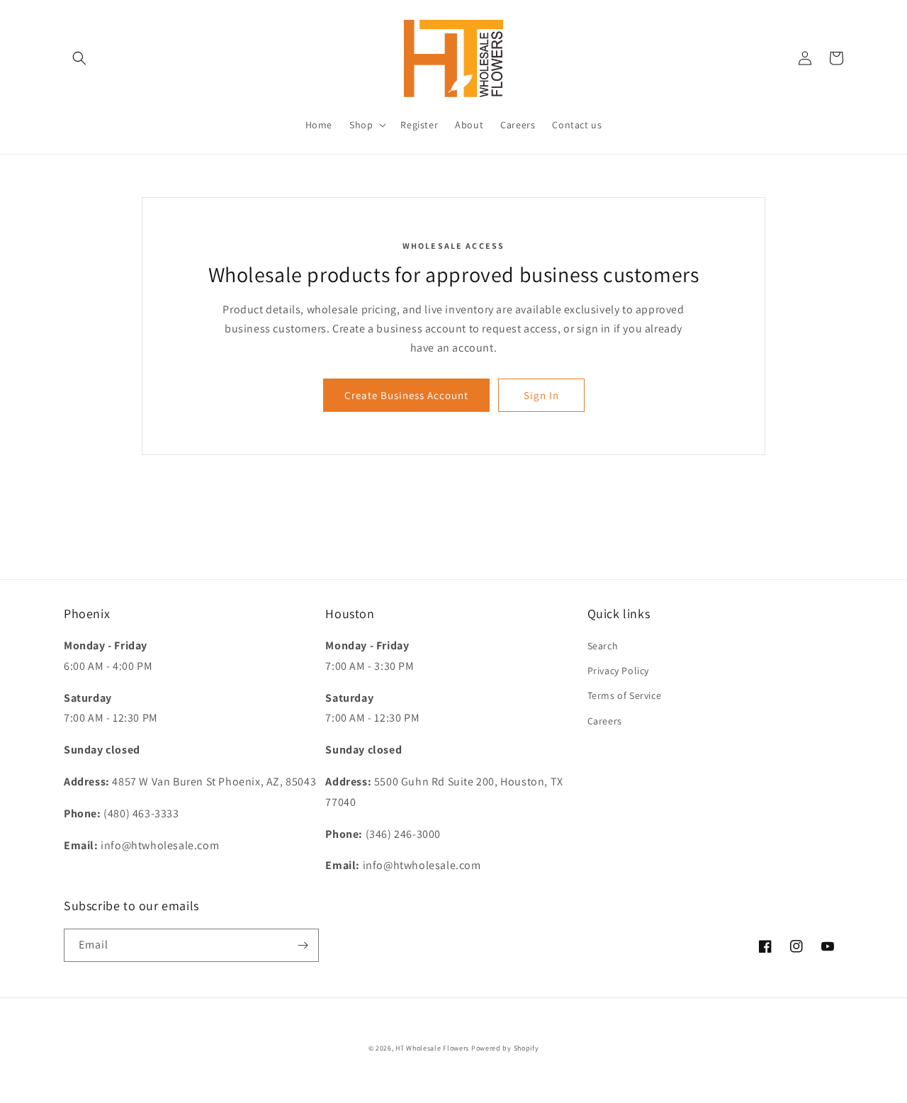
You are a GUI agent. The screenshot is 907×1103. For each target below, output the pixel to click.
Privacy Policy (618, 670)
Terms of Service (624, 695)
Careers (604, 721)
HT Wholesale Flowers (433, 1048)
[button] (79, 58)
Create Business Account (406, 395)
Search (603, 645)
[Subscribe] (302, 945)
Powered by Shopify (505, 1048)
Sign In (541, 395)
